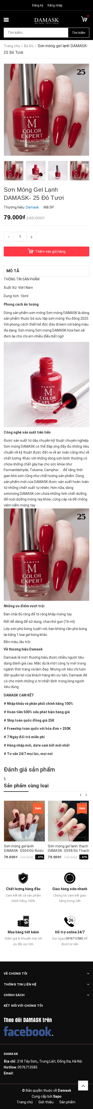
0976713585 (74, 938)
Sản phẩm (67, 1102)
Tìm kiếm (78, 33)
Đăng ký (37, 5)
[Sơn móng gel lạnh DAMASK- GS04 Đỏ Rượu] (24, 821)
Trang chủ (25, 1102)
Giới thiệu (46, 1102)
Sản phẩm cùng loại (26, 786)
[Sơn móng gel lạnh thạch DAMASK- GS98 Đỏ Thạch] (68, 821)
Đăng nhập (55, 5)
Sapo (57, 1096)
